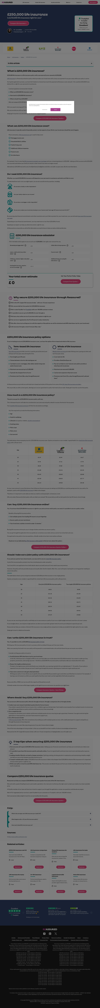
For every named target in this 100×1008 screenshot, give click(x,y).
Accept (55, 109)
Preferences (44, 109)
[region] (50, 107)
